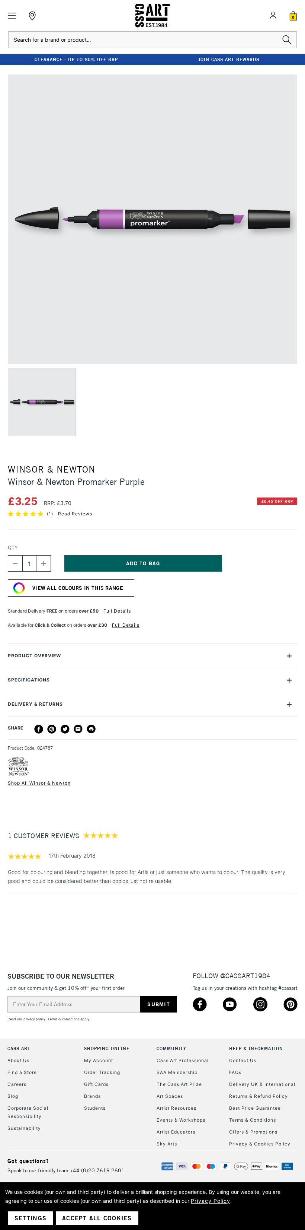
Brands (92, 1096)
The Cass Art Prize (179, 1084)
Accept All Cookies (97, 1218)
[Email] (78, 729)
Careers (16, 1084)
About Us (18, 1060)
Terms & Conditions (252, 1120)
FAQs (235, 1072)
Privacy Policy (210, 1201)
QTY (13, 547)
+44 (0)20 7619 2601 (97, 1170)
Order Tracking (102, 1072)
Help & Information (256, 1048)
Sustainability (24, 1128)
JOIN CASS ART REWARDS (228, 59)
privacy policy (34, 1019)
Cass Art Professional (183, 1060)
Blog (12, 1096)
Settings (30, 1218)
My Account (98, 1060)
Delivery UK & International (262, 1084)
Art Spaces (170, 1096)
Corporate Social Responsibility (27, 1112)
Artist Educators (176, 1132)
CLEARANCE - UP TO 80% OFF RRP (76, 59)
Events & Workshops (181, 1120)
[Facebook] (38, 729)
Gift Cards (96, 1084)
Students (95, 1108)
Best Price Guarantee (255, 1108)
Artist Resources (176, 1108)
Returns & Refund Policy (258, 1096)
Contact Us (242, 1060)
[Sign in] (273, 16)
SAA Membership (177, 1072)
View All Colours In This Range (77, 588)
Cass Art (18, 1048)
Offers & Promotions (253, 1132)
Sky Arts (167, 1144)
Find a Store (22, 1072)
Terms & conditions (63, 1019)
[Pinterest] (51, 729)
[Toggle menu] (12, 16)
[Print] (91, 729)
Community (171, 1048)
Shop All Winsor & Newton (39, 783)
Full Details (117, 610)
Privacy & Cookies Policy (259, 1144)
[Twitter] (65, 729)
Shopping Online (106, 1048)
